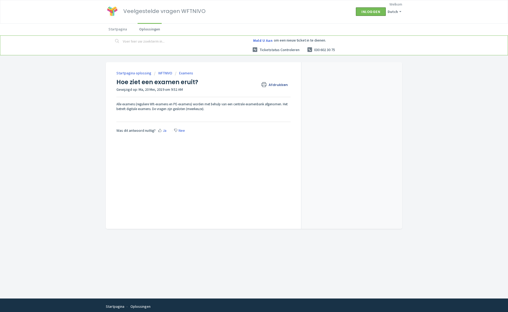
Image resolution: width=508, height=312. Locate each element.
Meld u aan (263, 40)
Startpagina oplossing (134, 73)
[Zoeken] (117, 41)
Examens (186, 73)
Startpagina (117, 29)
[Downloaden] (244, 87)
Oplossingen (149, 29)
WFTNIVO (165, 73)
